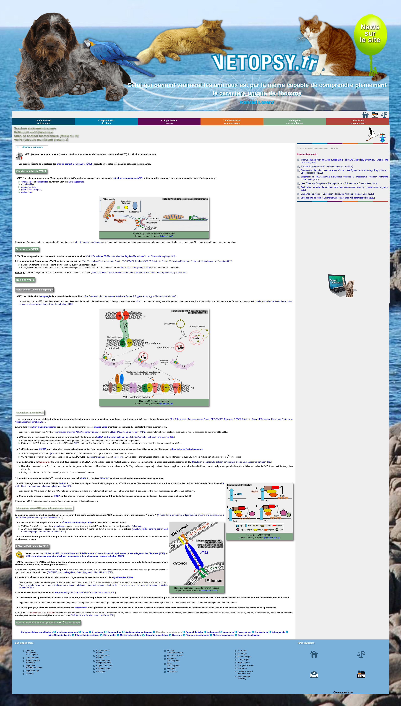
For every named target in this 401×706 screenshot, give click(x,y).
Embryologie (243, 659)
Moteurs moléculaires (223, 635)
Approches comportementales (34, 666)
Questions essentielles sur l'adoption (32, 652)
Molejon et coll (272, 538)
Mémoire (30, 673)
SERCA (42, 449)
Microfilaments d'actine (60, 635)
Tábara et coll (166, 236)
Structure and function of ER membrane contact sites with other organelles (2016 (337, 198)
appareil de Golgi (28, 187)
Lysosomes (228, 632)
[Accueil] (365, 117)
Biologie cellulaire (245, 665)
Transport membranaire (197, 635)
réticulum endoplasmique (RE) (127, 178)
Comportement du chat (169, 121)
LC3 (138, 301)
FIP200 (118, 432)
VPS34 (83, 478)
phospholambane (97, 457)
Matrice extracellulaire (130, 635)
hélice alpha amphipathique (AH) (135, 267)
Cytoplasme (97, 632)
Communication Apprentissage (232, 121)
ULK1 (112, 432)
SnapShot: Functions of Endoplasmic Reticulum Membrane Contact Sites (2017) (337, 194)
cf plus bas (135, 526)
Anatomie (242, 650)
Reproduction (244, 662)
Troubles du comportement (357, 121)
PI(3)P (76, 443)
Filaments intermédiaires (87, 635)
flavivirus (51, 613)
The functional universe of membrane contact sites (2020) (327, 166)
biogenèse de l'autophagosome (187, 449)
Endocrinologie (244, 656)
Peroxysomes (244, 632)
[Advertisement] (342, 220)
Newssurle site (370, 33)
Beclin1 (133, 432)
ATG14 (126, 432)
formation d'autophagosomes (42, 427)
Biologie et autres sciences (294, 121)
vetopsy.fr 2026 (344, 692)
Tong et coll (167, 404)
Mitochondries (114, 632)
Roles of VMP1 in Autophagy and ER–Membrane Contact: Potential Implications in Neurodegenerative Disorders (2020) (105, 553)
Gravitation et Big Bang (244, 677)
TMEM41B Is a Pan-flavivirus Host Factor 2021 (92, 615)
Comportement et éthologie (43, 121)
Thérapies (171, 668)
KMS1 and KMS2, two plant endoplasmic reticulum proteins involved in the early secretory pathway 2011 (139, 272)
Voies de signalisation (249, 635)
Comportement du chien (106, 121)
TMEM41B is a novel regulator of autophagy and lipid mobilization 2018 (80, 572)
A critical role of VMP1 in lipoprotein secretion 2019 (92, 592)
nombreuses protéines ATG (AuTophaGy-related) (77, 432)
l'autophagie (72, 622)
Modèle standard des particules (245, 672)
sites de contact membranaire (71, 164)
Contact (382, 138)
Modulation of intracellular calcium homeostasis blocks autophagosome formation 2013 (231, 462)
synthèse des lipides (123, 577)
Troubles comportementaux (175, 651)
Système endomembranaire (138, 632)
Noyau (85, 632)
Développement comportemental (103, 661)
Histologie (242, 653)
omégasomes (27, 182)
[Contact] (314, 677)
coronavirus (35, 613)
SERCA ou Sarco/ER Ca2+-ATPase (113, 437)
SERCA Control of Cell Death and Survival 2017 (152, 437)
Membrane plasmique (67, 632)
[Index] (375, 117)
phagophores (42, 182)
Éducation (100, 671)
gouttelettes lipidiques (31, 189)
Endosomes (213, 632)
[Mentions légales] (384, 117)
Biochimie (177, 635)
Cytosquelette (278, 632)
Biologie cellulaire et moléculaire (37, 632)
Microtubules (109, 635)
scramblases (59, 526)
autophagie (45, 296)
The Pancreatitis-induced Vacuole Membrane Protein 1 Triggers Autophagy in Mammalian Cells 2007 (130, 296)
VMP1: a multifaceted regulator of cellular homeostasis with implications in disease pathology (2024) (75, 556)
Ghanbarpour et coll (208, 590)
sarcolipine (118, 457)
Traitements (172, 671)
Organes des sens (104, 665)
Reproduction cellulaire (157, 635)
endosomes (26, 192)
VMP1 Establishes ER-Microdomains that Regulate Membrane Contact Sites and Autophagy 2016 (130, 256)
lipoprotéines (61, 592)
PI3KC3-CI (104, 478)
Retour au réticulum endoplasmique (37, 622)
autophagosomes (76, 182)
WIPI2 (142, 432)
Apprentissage (32, 670)
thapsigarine (44, 462)
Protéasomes (261, 632)
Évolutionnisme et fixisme (33, 661)
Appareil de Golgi (194, 632)
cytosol (52, 453)
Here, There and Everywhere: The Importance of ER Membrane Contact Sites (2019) (339, 183)
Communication (103, 668)
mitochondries (27, 184)
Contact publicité (335, 281)
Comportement (32, 657)
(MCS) (88, 164)
